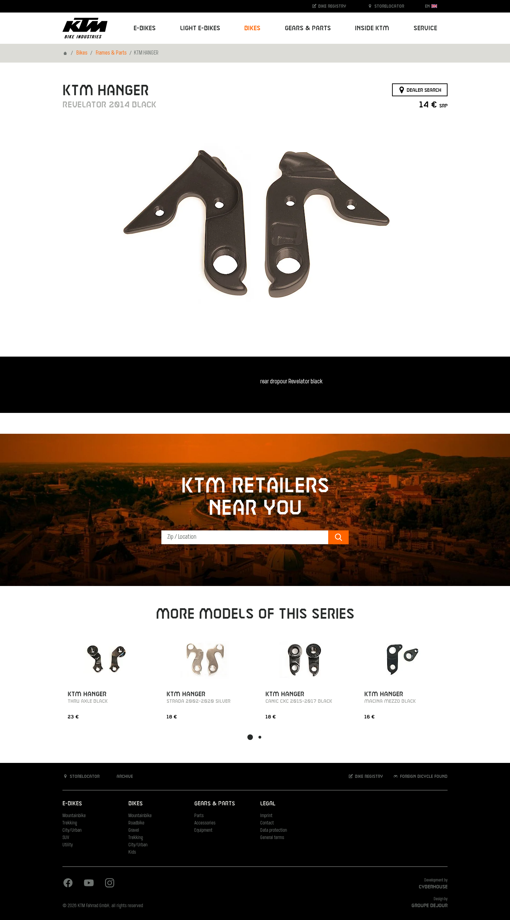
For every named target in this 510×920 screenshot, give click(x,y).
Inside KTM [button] (372, 28)
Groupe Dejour (429, 906)
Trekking (69, 823)
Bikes (81, 53)
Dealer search (423, 90)
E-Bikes (72, 803)
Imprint (266, 816)
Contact (267, 823)
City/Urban (72, 830)
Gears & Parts (214, 803)
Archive (124, 776)
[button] (250, 737)
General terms (272, 837)
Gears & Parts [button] (308, 28)
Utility (67, 845)
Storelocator (388, 6)
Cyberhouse (433, 887)
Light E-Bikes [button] (200, 28)
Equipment (203, 830)
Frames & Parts (111, 53)
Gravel (133, 830)
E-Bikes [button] (145, 28)
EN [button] (428, 6)
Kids (132, 852)
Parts (199, 816)
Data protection (273, 830)
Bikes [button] (252, 28)
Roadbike (136, 823)
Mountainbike (74, 816)
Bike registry (331, 6)
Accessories (204, 823)
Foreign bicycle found (423, 776)
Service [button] (425, 28)
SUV (65, 837)
